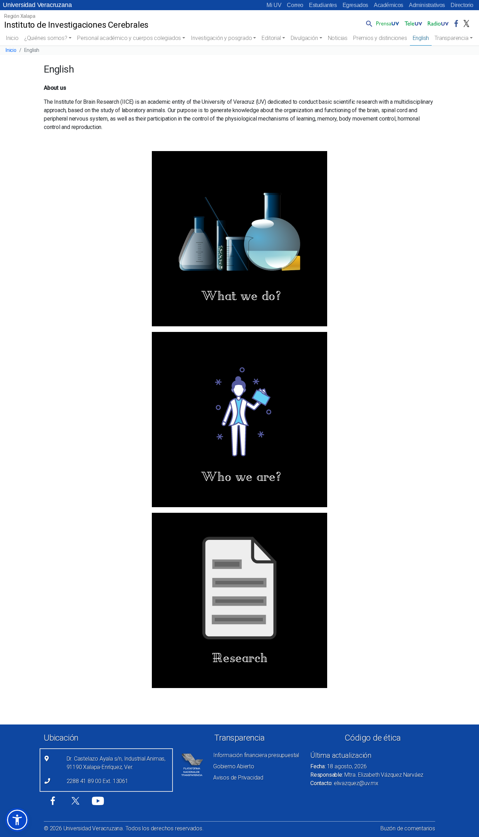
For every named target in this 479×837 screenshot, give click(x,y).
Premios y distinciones (380, 38)
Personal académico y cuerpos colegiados (129, 38)
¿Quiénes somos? (45, 38)
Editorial (271, 38)
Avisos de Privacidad (238, 777)
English (421, 38)
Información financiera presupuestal (256, 755)
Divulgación (304, 38)
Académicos (388, 5)
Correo (295, 5)
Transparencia (451, 38)
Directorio (462, 5)
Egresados (355, 5)
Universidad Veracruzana (37, 4)
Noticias (338, 38)
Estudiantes (323, 5)
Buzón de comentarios (407, 828)
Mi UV (274, 5)
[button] (367, 23)
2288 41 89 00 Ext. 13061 (97, 781)
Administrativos (427, 5)
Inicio (12, 38)
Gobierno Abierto (233, 766)
